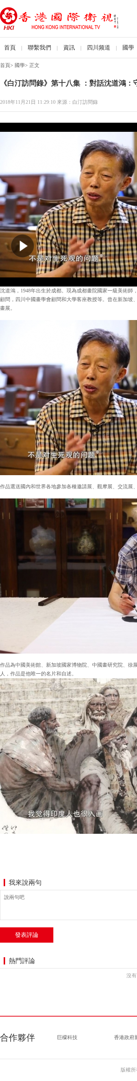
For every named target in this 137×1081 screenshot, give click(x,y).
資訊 (69, 47)
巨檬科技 (67, 1037)
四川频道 (98, 47)
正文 (34, 65)
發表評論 (26, 935)
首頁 (10, 47)
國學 (128, 47)
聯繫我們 (39, 47)
